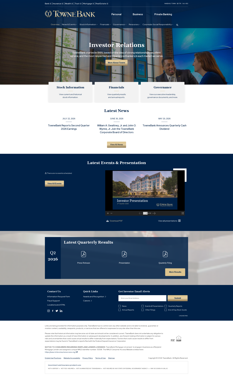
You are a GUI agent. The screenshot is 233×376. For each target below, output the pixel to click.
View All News (116, 145)
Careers (86, 300)
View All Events (54, 184)
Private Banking (163, 14)
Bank (47, 3)
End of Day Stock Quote (177, 310)
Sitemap (111, 358)
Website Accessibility (72, 358)
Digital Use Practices (53, 358)
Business (138, 14)
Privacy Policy (88, 358)
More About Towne (116, 63)
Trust (77, 3)
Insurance (57, 3)
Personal (116, 14)
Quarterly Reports (175, 306)
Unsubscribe (183, 316)
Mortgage (87, 3)
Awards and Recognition (93, 296)
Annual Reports (128, 310)
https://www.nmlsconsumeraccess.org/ (60, 352)
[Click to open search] (177, 25)
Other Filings (150, 310)
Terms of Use (100, 358)
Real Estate (101, 3)
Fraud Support (53, 300)
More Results (175, 272)
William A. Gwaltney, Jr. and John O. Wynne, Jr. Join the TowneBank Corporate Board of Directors (116, 129)
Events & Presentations (154, 306)
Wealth (68, 3)
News (124, 306)
